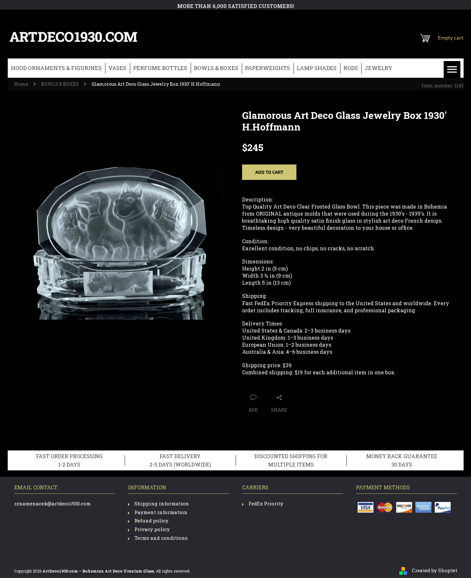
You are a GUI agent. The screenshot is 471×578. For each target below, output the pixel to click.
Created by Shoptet (434, 570)
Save (277, 384)
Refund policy (151, 520)
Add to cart (269, 172)
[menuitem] (56, 68)
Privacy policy (152, 529)
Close (293, 384)
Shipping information (161, 503)
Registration (424, 18)
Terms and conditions (161, 538)
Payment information (160, 512)
